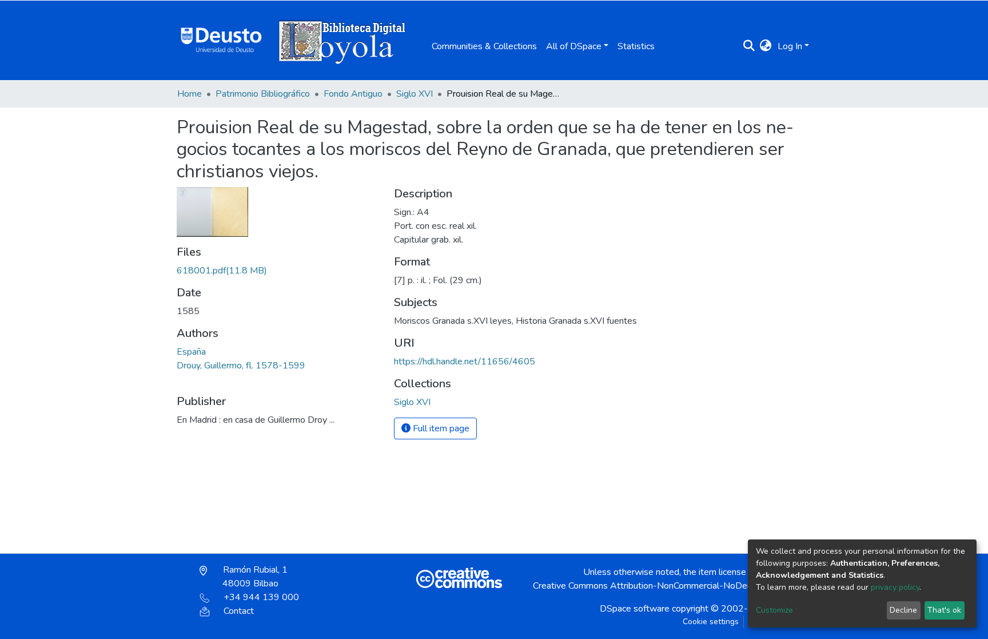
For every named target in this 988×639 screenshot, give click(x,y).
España (191, 352)
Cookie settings (711, 621)
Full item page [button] (440, 428)
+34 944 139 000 (261, 597)
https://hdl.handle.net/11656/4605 (464, 361)
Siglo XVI (414, 94)
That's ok (944, 610)
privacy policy (895, 587)
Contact (239, 611)
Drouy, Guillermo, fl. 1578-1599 (241, 365)
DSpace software (635, 608)
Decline (903, 610)
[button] (765, 46)
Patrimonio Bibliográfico (263, 94)
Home (189, 94)
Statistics (636, 46)
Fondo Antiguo (353, 94)
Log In (790, 46)
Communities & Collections (484, 46)
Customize (774, 610)
